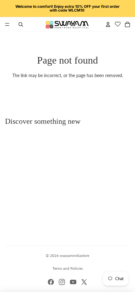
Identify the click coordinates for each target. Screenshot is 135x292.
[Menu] (7, 24)
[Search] (21, 24)
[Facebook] (51, 282)
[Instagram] (62, 282)
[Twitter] (84, 282)
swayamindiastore (74, 255)
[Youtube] (73, 282)
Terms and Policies (67, 268)
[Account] (108, 24)
